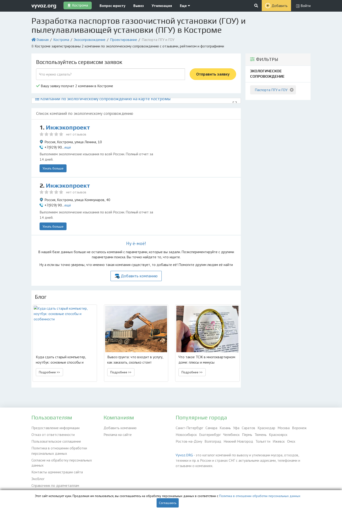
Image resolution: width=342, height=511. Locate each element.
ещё (67, 147)
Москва (284, 427)
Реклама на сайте (118, 434)
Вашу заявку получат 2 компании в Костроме (76, 85)
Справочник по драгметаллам (55, 485)
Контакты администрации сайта (57, 472)
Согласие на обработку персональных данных (61, 463)
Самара (211, 427)
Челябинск (231, 434)
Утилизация (162, 5)
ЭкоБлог (37, 478)
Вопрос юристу (112, 5)
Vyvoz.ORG (184, 455)
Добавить (280, 5)
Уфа (236, 427)
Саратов (248, 427)
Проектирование (123, 39)
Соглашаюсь (167, 503)
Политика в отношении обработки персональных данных (59, 451)
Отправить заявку (213, 74)
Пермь (247, 434)
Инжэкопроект (68, 127)
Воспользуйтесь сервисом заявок (79, 62)
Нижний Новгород (238, 441)
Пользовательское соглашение (56, 441)
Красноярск (278, 434)
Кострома (61, 39)
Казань (225, 427)
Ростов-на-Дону (189, 441)
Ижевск (279, 441)
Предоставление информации (55, 427)
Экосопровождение (89, 39)
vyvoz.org (44, 5)
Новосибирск (186, 434)
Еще (184, 5)
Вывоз (138, 5)
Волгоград (213, 441)
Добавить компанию (139, 276)
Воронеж (299, 427)
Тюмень (261, 434)
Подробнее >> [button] (49, 372)
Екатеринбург (210, 434)
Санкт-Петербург (189, 427)
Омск (291, 441)
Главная (43, 39)
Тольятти (262, 441)
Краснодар (266, 427)
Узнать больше (53, 168)
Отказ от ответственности (53, 434)
